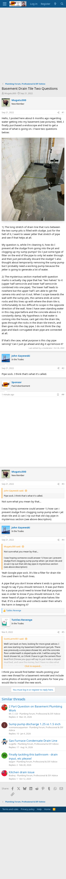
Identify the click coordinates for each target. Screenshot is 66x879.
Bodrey (12, 775)
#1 (63, 112)
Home (47, 809)
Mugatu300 (10, 93)
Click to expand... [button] (33, 666)
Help (39, 809)
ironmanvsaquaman (18, 727)
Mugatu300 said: (12, 546)
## (63, 394)
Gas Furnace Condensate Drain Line (33, 741)
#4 (63, 539)
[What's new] (55, 4)
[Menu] (5, 4)
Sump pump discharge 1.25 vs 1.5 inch (35, 724)
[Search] (62, 4)
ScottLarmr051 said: (14, 638)
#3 (63, 484)
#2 (63, 368)
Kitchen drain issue (22, 772)
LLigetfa (12, 744)
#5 (63, 632)
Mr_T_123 (13, 713)
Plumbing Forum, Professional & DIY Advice (39, 713)
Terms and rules (10, 809)
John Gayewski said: (14, 490)
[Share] (58, 113)
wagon (12, 761)
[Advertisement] (33, 42)
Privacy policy (28, 809)
